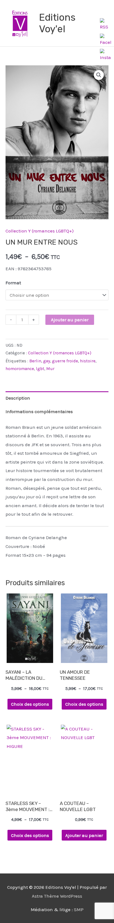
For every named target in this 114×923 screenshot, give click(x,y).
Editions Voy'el (57, 23)
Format (13, 282)
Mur (50, 368)
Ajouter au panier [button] (84, 835)
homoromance (20, 368)
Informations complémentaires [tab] (39, 411)
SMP (79, 909)
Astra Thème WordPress (57, 896)
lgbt (40, 368)
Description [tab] (18, 398)
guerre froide (65, 361)
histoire (87, 361)
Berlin (35, 361)
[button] (99, 75)
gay (46, 361)
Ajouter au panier (70, 319)
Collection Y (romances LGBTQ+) (40, 231)
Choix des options (30, 704)
